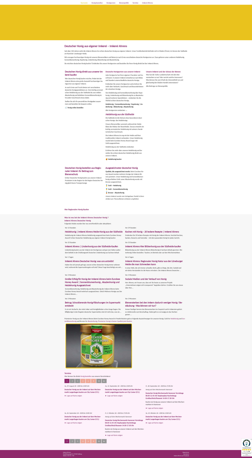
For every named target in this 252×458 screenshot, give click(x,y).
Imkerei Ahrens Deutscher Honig (77, 220)
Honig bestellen (97, 3)
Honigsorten (111, 3)
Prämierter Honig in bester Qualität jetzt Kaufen (115, 321)
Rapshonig (135, 104)
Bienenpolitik (124, 3)
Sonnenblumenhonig (122, 104)
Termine (135, 3)
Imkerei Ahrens (147, 3)
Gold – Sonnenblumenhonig (118, 189)
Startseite (84, 3)
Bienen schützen (125, 199)
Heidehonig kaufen (114, 159)
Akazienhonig (128, 107)
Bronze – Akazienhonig (116, 192)
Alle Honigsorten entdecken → (116, 110)
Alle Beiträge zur (152, 86)
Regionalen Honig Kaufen (78, 209)
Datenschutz (186, 452)
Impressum (186, 454)
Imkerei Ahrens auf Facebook (181, 456)
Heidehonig (110, 104)
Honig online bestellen (75, 107)
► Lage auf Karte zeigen (73, 396)
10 (99, 381)
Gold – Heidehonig (114, 185)
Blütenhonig (118, 107)
